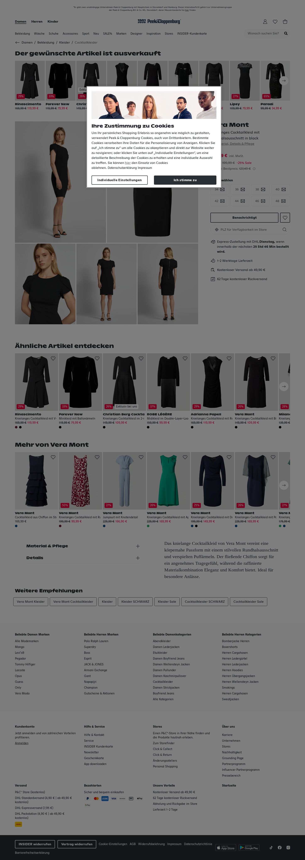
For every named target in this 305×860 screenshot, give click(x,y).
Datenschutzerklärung (122, 168)
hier (128, 163)
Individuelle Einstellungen (119, 180)
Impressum (145, 168)
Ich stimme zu (185, 180)
